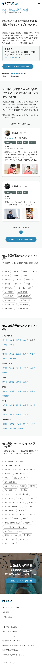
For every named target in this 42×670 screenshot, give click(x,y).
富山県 (11, 368)
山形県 (4, 345)
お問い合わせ (7, 617)
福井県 (25, 368)
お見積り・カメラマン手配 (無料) (18, 66)
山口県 (32, 405)
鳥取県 (4, 405)
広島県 (25, 405)
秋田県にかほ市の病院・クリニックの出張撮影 (15, 11)
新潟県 (4, 368)
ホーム (4, 9)
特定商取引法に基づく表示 (11, 641)
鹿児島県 (12, 429)
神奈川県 (12, 359)
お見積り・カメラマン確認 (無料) (21, 581)
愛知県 (18, 382)
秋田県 (19, 9)
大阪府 (18, 391)
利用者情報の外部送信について (12, 650)
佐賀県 (11, 424)
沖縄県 (20, 429)
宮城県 (25, 340)
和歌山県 (5, 396)
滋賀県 (4, 391)
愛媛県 (18, 415)
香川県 (11, 415)
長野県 (4, 372)
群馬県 (18, 354)
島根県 (11, 405)
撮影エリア (12, 9)
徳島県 (4, 415)
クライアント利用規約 (9, 627)
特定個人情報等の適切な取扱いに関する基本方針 (18, 645)
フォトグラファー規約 (9, 631)
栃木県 (11, 354)
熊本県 (25, 424)
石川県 (18, 368)
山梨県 (32, 368)
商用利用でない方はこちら (12, 655)
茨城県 (4, 354)
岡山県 (18, 405)
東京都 (4, 359)
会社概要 (5, 612)
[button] (6, 271)
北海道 (4, 340)
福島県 (11, 345)
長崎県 (18, 424)
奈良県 (32, 391)
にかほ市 (25, 9)
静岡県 (11, 382)
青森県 (11, 340)
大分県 (32, 424)
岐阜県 (4, 382)
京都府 (11, 391)
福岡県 (4, 424)
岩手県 (18, 340)
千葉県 (32, 354)
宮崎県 (4, 429)
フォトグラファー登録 (10, 607)
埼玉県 (25, 354)
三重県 (25, 382)
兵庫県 (25, 391)
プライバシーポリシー (9, 636)
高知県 (25, 415)
